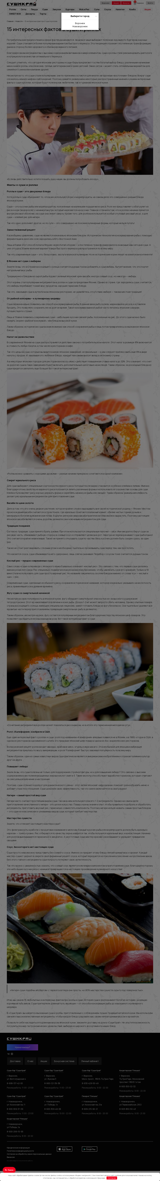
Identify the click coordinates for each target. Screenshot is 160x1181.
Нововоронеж (80, 26)
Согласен (112, 1178)
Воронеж (80, 23)
